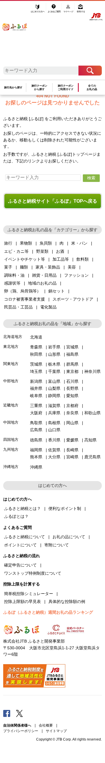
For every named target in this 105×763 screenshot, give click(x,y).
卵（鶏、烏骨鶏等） (22, 291)
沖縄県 (36, 467)
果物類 (26, 243)
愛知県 (72, 395)
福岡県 (36, 450)
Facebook (6, 713)
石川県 (72, 381)
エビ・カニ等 (16, 251)
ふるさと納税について (24, 536)
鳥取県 (36, 422)
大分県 (54, 457)
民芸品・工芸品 (18, 307)
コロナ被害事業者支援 (24, 299)
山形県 (54, 354)
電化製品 (48, 307)
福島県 (72, 354)
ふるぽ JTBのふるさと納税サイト (18, 34)
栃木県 (54, 364)
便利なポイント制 (64, 508)
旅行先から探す (13, 87)
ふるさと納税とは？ (22, 508)
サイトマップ (56, 731)
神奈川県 (92, 371)
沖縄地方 (10, 466)
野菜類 (42, 251)
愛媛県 (72, 440)
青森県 (36, 347)
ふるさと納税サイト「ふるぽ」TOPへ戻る (52, 201)
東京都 (72, 371)
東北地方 (10, 346)
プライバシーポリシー (20, 731)
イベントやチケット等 (24, 259)
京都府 (72, 405)
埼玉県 (36, 371)
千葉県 (54, 371)
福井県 (36, 388)
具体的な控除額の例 (66, 601)
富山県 (54, 381)
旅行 (8, 243)
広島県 (36, 429)
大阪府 (36, 413)
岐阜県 (36, 395)
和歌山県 (92, 413)
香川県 (54, 440)
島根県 (54, 422)
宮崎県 (72, 457)
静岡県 (54, 395)
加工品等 (60, 259)
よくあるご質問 (54, 11)
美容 (72, 267)
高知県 (90, 440)
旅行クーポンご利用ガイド (66, 87)
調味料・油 (14, 275)
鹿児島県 (92, 457)
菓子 (8, 267)
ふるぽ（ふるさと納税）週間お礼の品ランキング (48, 612)
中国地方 (10, 422)
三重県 (36, 405)
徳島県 (36, 440)
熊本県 (36, 457)
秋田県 (36, 354)
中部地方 (10, 381)
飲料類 (82, 259)
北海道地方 (12, 336)
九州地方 (10, 449)
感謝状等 (12, 283)
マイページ (69, 11)
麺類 (24, 267)
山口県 (54, 429)
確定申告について (20, 565)
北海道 (36, 337)
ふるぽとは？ (16, 516)
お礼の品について (68, 536)
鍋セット (56, 291)
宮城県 (72, 347)
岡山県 (72, 422)
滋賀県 (54, 405)
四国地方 (10, 439)
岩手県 (54, 347)
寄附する (81, 11)
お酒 (60, 251)
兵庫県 (54, 413)
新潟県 (36, 381)
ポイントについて (20, 545)
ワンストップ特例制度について (32, 573)
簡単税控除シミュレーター (28, 593)
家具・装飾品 (48, 267)
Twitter (19, 713)
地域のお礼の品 (42, 283)
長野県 (72, 388)
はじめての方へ (38, 11)
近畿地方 (10, 405)
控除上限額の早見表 (22, 601)
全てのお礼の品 (92, 87)
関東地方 (10, 364)
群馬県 (72, 364)
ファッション (76, 275)
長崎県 (72, 450)
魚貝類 (46, 243)
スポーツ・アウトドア (72, 299)
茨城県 (36, 364)
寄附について (56, 545)
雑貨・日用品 (44, 275)
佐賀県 (54, 450)
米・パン (79, 243)
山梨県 (54, 388)
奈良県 (72, 413)
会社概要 (46, 725)
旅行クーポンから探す (39, 87)
